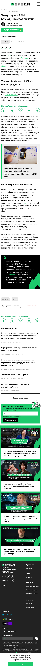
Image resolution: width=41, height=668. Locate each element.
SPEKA (8, 642)
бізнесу (4, 66)
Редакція (29, 568)
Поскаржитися (31, 306)
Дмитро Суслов (12, 23)
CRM (9, 55)
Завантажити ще (20, 398)
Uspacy (25, 203)
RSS (3, 585)
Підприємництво (13, 11)
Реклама (29, 603)
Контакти (29, 577)
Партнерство (30, 607)
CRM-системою (11, 94)
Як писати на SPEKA (32, 593)
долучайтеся (11, 274)
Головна (4, 10)
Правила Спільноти (32, 586)
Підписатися (10, 36)
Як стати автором (31, 590)
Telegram (25, 58)
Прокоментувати (12, 306)
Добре (20, 664)
